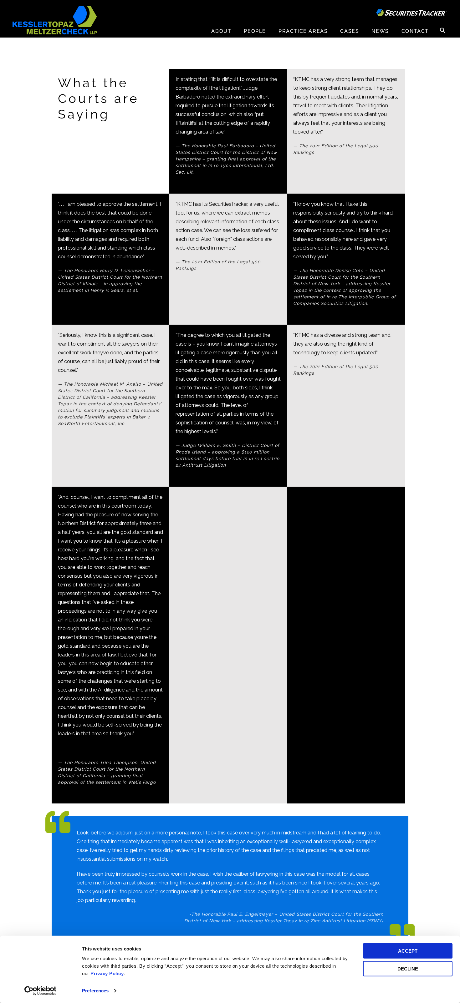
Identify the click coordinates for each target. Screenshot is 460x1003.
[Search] (442, 30)
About (221, 31)
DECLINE (407, 968)
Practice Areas (303, 31)
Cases (349, 31)
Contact (415, 31)
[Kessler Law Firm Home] (55, 20)
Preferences (95, 990)
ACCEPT (407, 951)
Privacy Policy (107, 973)
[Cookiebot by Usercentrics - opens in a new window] (40, 990)
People (255, 31)
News (380, 31)
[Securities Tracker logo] (411, 13)
